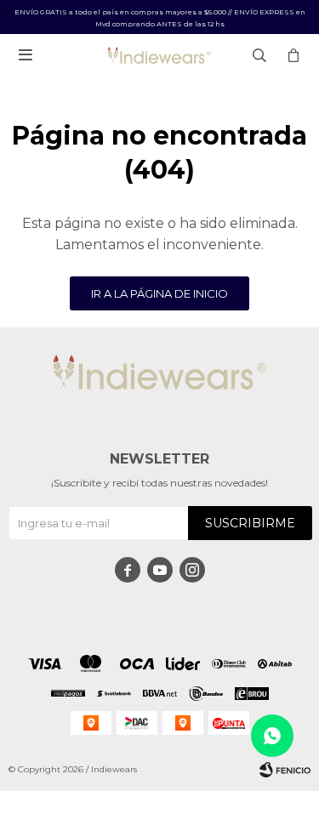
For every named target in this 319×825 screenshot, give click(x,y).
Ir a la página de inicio (159, 293)
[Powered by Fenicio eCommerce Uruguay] (284, 769)
